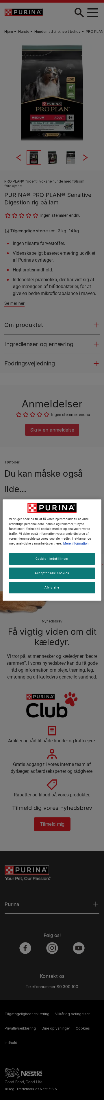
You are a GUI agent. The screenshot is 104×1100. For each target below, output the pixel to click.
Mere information (75, 543)
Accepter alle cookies (52, 573)
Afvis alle (52, 587)
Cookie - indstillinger (52, 559)
